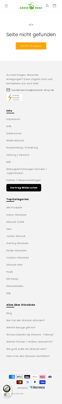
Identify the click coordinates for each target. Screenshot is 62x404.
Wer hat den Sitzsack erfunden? (25, 320)
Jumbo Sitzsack (15, 236)
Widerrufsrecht (15, 140)
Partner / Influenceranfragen (23, 180)
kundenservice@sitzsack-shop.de (33, 90)
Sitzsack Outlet (15, 221)
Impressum (13, 119)
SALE (8, 229)
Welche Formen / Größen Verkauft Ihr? (29, 341)
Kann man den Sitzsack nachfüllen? (28, 356)
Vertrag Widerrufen (23, 187)
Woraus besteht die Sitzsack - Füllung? (30, 334)
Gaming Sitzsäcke (17, 243)
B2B (8, 162)
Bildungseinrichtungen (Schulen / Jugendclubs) (26, 171)
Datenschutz (14, 133)
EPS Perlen (12, 279)
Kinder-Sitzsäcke (16, 250)
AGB (8, 126)
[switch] (7, 394)
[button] (6, 5)
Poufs (9, 271)
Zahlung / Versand (17, 154)
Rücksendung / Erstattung (22, 147)
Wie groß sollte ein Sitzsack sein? (26, 349)
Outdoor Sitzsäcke (17, 257)
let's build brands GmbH (15, 394)
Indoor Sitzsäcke (16, 214)
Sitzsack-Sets (14, 264)
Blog (9, 313)
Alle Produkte (14, 207)
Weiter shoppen (31, 46)
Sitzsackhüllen (14, 286)
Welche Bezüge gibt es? (20, 327)
